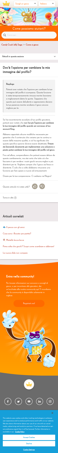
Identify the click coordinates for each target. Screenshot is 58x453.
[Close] (52, 413)
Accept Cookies (29, 437)
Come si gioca (32, 45)
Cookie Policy (19, 432)
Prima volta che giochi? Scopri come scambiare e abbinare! (28, 246)
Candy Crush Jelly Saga (11, 45)
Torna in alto (8, 198)
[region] (29, 431)
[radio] (35, 186)
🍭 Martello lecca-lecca (13, 240)
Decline (29, 444)
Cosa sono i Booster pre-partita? (17, 234)
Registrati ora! (29, 303)
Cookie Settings (29, 450)
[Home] (6, 3)
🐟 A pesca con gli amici (14, 227)
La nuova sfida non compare (15, 253)
